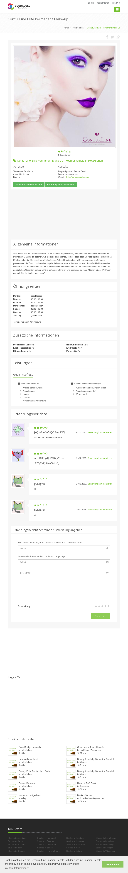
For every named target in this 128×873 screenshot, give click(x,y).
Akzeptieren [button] (112, 864)
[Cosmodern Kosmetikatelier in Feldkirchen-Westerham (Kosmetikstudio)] (71, 750)
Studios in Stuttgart (104, 847)
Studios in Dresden (45, 841)
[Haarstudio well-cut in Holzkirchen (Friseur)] (12, 762)
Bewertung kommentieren (100, 432)
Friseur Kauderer (27, 783)
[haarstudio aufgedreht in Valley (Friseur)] (12, 798)
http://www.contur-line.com (78, 177)
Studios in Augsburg (17, 837)
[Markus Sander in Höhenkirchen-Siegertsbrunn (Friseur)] (71, 798)
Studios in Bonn (15, 847)
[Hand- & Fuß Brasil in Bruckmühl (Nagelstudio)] (71, 786)
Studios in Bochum (16, 844)
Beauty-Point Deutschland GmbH (35, 771)
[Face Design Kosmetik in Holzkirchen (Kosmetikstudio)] (12, 750)
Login (91, 3)
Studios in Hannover (75, 841)
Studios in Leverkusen (106, 837)
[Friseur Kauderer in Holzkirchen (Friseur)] (12, 786)
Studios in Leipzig (74, 850)
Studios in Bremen (16, 850)
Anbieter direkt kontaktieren (28, 184)
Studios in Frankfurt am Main (50, 850)
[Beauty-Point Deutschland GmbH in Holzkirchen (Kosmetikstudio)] (12, 774)
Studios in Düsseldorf (47, 844)
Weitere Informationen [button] (17, 868)
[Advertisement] (64, 214)
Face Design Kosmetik (30, 747)
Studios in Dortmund (46, 837)
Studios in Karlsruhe (75, 844)
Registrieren (103, 3)
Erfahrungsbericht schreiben (61, 184)
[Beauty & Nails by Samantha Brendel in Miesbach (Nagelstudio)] (71, 774)
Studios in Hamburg (75, 837)
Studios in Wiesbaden (105, 850)
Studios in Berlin (15, 841)
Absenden (100, 616)
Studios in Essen (45, 847)
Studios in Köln (73, 847)
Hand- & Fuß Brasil (86, 783)
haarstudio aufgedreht (30, 795)
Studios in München (105, 841)
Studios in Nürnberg (104, 844)
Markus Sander (84, 795)
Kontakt (116, 3)
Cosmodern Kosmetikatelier (91, 747)
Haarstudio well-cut (28, 759)
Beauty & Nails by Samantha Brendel (95, 759)
